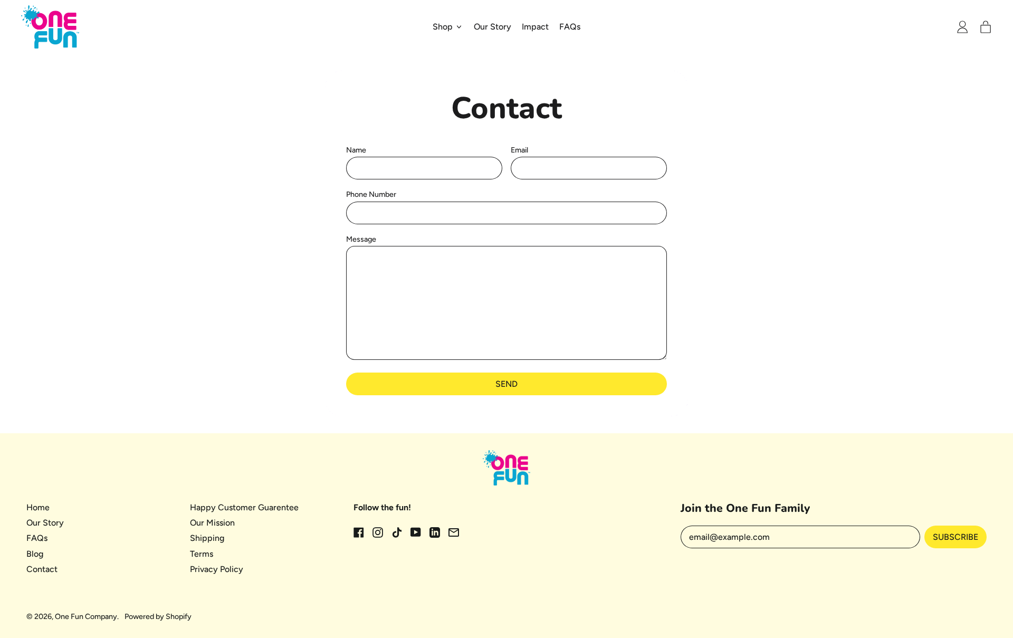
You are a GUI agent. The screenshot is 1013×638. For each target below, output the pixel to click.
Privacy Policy (216, 569)
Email (519, 150)
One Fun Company (86, 616)
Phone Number (371, 194)
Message (361, 239)
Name (356, 150)
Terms (201, 554)
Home (38, 507)
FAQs (569, 27)
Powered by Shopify (158, 616)
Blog (34, 554)
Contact (42, 569)
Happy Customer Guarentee (244, 507)
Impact (535, 27)
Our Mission (212, 523)
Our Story (492, 27)
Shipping (207, 538)
